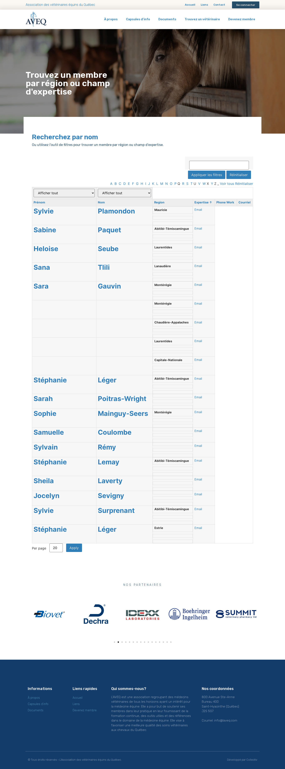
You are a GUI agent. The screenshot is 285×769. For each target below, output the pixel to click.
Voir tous (227, 183)
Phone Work (225, 202)
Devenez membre (241, 19)
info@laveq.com (225, 720)
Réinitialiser (244, 183)
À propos (111, 19)
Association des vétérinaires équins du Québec (60, 5)
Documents (167, 19)
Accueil (190, 4)
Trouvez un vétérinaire (202, 19)
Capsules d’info (138, 19)
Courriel (244, 202)
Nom (101, 202)
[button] (245, 4)
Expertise (203, 202)
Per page (39, 548)
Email (198, 209)
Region (159, 202)
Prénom (39, 202)
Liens (204, 4)
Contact (219, 4)
